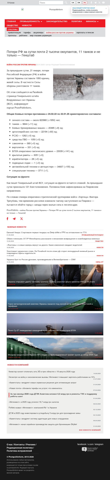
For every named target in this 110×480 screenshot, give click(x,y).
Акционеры (38, 32)
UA (73, 2)
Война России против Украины (60, 32)
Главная (11, 21)
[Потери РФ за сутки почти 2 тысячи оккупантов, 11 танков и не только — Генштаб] (78, 84)
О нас (10, 444)
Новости (27, 25)
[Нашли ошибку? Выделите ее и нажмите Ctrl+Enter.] (92, 449)
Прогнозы (12, 35)
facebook (81, 444)
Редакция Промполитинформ (63, 64)
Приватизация (14, 32)
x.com (90, 444)
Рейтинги (23, 35)
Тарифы (27, 32)
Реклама (30, 444)
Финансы (91, 21)
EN (79, 2)
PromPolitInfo (12, 210)
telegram (99, 444)
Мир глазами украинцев (41, 35)
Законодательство (56, 21)
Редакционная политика (20, 447)
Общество (12, 25)
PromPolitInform (23, 107)
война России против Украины (21, 64)
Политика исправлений (19, 450)
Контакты (19, 444)
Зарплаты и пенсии (85, 32)
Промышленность (30, 21)
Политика (76, 21)
